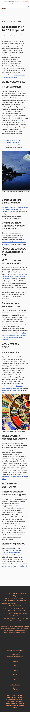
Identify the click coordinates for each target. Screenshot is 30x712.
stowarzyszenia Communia (11, 390)
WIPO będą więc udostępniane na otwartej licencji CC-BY (14, 242)
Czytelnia (4, 21)
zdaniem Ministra (21, 120)
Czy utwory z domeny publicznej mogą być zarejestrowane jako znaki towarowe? (15, 209)
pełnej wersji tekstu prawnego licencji (14, 566)
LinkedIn (15, 665)
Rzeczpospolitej (16, 388)
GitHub (15, 675)
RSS (15, 679)
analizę (16, 506)
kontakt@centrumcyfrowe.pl (15, 656)
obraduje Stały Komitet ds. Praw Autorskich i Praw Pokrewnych (14, 276)
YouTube (15, 670)
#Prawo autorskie (7, 35)
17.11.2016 (19, 21)
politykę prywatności (23, 1)
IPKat (4, 392)
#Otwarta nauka (18, 35)
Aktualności (12, 21)
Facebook (15, 661)
